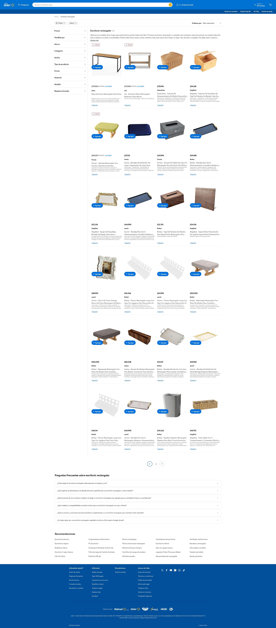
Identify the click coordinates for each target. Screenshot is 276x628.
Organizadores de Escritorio (99, 539)
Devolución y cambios (76, 588)
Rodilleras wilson (61, 548)
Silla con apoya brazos (164, 548)
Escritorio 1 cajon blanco (64, 552)
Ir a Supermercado (186, 5)
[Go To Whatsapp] (179, 570)
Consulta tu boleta (75, 584)
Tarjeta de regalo (97, 588)
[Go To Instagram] (175, 570)
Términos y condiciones (145, 576)
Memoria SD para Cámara (132, 548)
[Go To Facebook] (166, 570)
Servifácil (95, 596)
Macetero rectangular (198, 543)
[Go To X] (162, 570)
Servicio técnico (74, 580)
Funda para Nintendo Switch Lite (101, 548)
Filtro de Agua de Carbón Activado (102, 552)
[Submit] (170, 4)
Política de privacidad (145, 580)
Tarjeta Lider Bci (245, 11)
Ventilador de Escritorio (199, 539)
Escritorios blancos (62, 539)
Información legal (143, 584)
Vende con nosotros (231, 11)
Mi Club (256, 11)
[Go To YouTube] (171, 570)
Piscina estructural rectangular (133, 543)
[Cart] (270, 4)
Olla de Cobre (60, 556)
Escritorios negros (61, 543)
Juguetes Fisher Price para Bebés (168, 552)
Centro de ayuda (267, 11)
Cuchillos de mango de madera (133, 552)
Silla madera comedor (198, 548)
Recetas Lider (96, 592)
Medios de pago (97, 572)
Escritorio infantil (162, 543)
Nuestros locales (120, 572)
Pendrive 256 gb (95, 556)
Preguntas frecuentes (76, 576)
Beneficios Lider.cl (98, 584)
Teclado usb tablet (196, 552)
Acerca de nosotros (144, 572)
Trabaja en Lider (143, 588)
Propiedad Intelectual (145, 596)
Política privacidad (74, 625)
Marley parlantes (196, 556)
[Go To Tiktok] (184, 570)
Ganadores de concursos (100, 580)
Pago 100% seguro (98, 576)
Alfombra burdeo (128, 556)
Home (56, 17)
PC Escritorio (93, 543)
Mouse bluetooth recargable (166, 556)
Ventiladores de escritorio (165, 539)
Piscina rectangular (129, 539)
